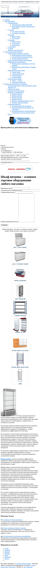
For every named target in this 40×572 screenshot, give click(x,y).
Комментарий (9, 221)
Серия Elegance (17, 75)
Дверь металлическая (18, 82)
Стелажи (11, 30)
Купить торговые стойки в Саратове (14, 528)
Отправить (4, 225)
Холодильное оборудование (13, 52)
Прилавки (11, 40)
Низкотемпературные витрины (22, 55)
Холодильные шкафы (15, 79)
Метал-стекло (16, 36)
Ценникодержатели (14, 104)
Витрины (11, 35)
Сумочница (12, 47)
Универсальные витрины (20, 58)
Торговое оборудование (23, 563)
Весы (10, 114)
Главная (6, 19)
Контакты (12, 567)
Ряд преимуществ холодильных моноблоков (17, 536)
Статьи (33, 565)
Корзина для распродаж (15, 50)
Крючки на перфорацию (16, 92)
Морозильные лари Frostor (16, 70)
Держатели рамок (13, 89)
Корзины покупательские (16, 91)
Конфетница (16, 45)
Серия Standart (16, 77)
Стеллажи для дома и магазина (12, 520)
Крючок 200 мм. (17, 96)
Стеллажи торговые (18, 31)
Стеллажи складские (18, 33)
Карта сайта (4, 567)
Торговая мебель (9, 21)
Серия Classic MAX (18, 74)
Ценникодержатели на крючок (21, 106)
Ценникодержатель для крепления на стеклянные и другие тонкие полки (24, 112)
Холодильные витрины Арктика (18, 53)
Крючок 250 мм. (17, 97)
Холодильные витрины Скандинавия (20, 60)
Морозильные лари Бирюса (17, 62)
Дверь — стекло (17, 80)
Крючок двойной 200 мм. (20, 102)
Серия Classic (16, 72)
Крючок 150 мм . (17, 94)
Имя (6, 188)
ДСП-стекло (16, 38)
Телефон (8, 192)
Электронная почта (11, 190)
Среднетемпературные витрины (22, 57)
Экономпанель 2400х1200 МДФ (22, 25)
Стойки (10, 48)
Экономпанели (13, 23)
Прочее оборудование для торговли (15, 84)
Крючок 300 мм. (17, 99)
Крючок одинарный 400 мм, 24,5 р (23, 101)
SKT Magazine (27, 567)
